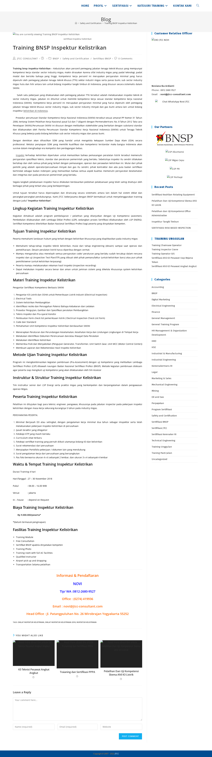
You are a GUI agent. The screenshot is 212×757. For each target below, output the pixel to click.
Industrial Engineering (164, 359)
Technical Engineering (163, 440)
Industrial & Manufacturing (167, 353)
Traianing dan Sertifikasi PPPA (77, 672)
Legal (155, 372)
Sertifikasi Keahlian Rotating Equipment (173, 194)
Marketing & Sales (161, 378)
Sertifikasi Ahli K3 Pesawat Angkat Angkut (174, 266)
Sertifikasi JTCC (159, 428)
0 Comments (125, 58)
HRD (154, 341)
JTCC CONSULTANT (27, 58)
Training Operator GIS (163, 253)
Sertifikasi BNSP (102, 58)
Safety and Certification (76, 58)
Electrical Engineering (163, 305)
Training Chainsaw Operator (167, 245)
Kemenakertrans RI (162, 366)
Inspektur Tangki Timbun (165, 221)
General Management (163, 318)
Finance (156, 312)
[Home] (76, 23)
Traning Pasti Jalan (162, 453)
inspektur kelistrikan (87, 622)
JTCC (117, 753)
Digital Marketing (161, 299)
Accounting (158, 287)
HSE (154, 347)
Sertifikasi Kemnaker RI (164, 434)
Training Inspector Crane (165, 249)
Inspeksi (20, 155)
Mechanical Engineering (164, 384)
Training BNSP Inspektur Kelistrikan (120, 23)
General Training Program (165, 324)
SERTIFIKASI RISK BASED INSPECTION (171, 227)
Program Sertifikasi (162, 409)
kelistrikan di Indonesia (35, 110)
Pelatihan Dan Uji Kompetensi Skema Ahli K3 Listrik (121, 672)
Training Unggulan (162, 446)
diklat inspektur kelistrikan (31, 622)
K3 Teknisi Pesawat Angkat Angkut (33, 671)
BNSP (56, 58)
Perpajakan (158, 403)
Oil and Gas (158, 397)
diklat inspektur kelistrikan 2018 (60, 622)
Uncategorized (159, 459)
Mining (155, 390)
